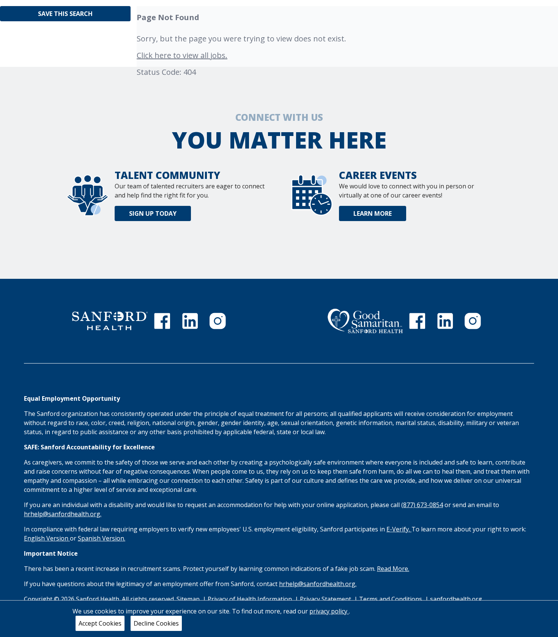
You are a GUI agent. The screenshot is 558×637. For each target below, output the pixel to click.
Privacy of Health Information (250, 599)
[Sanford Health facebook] (162, 321)
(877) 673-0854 (422, 505)
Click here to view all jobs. (182, 55)
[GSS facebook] (417, 321)
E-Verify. (398, 529)
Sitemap (188, 599)
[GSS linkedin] (445, 321)
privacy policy (329, 611)
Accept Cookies (100, 623)
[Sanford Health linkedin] (190, 321)
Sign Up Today (153, 213)
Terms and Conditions (391, 599)
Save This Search (65, 13)
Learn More (372, 213)
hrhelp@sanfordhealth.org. (62, 514)
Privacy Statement (326, 599)
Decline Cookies (156, 623)
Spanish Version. (101, 538)
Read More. (393, 568)
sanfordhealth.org (456, 599)
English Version (47, 538)
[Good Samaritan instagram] (472, 321)
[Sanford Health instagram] (217, 321)
